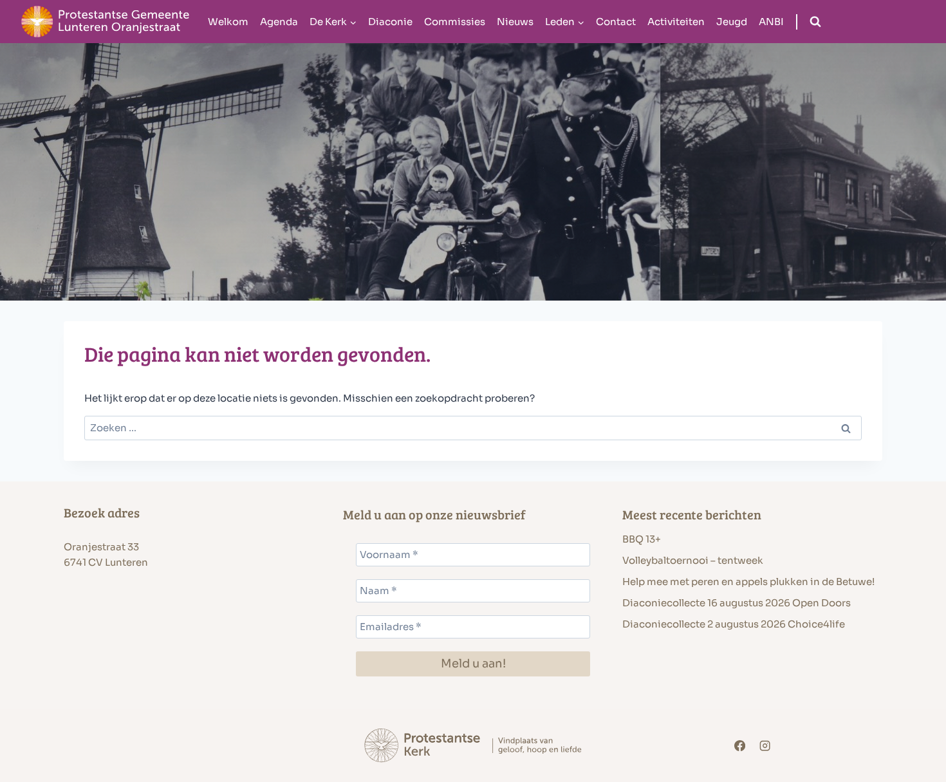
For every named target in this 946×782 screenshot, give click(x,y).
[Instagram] (765, 745)
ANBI (771, 21)
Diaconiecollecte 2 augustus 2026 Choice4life (733, 624)
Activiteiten (676, 21)
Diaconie (390, 21)
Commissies (454, 21)
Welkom (228, 21)
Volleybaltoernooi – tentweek (692, 560)
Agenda (279, 21)
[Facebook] (739, 745)
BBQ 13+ (641, 539)
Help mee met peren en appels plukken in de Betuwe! (748, 581)
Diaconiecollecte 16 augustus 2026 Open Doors (736, 603)
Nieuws (515, 21)
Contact (616, 21)
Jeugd (731, 21)
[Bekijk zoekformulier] (815, 21)
